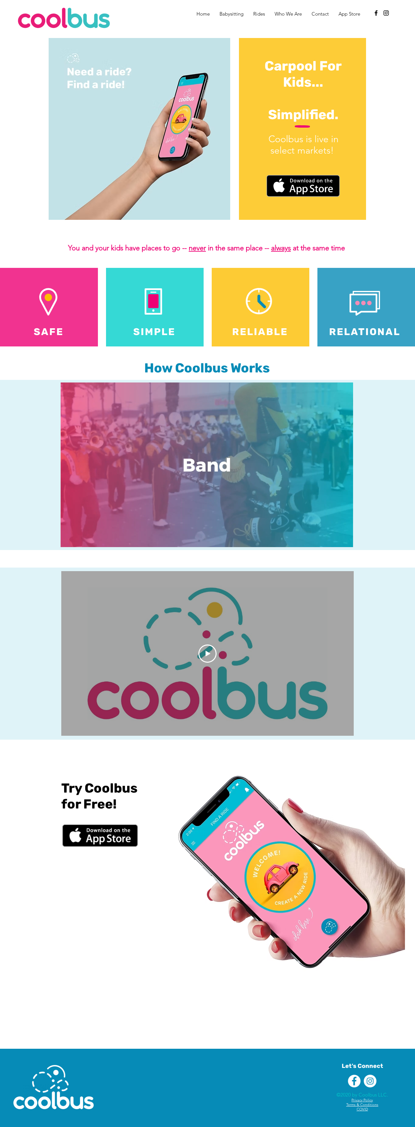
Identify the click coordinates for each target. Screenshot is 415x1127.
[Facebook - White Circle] (354, 1081)
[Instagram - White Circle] (370, 1081)
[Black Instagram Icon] (386, 13)
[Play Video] (207, 654)
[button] (345, 540)
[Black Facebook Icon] (376, 13)
